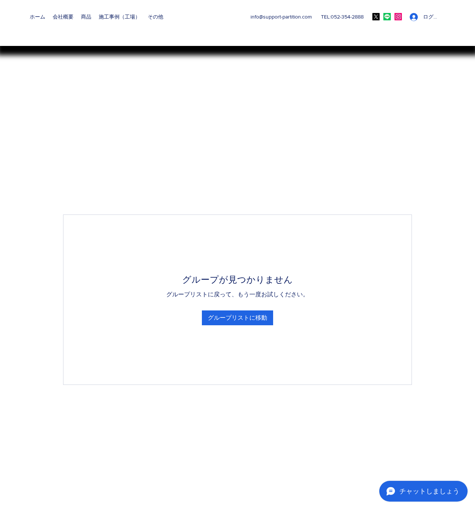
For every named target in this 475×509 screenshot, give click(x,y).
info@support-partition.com (281, 17)
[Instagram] (398, 16)
